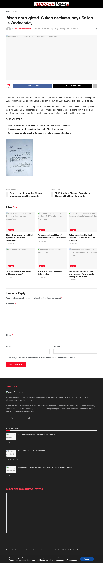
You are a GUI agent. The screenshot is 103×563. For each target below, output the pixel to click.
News (15, 11)
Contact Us (74, 550)
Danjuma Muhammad (22, 28)
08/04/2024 (39, 28)
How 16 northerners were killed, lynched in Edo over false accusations (39, 125)
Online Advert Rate (60, 550)
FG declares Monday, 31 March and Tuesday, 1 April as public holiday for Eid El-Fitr (82, 274)
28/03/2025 (10, 244)
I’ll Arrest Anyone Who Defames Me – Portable (36, 434)
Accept (87, 559)
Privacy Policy (30, 550)
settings (73, 560)
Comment (11, 303)
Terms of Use (44, 550)
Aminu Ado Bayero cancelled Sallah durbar (50, 272)
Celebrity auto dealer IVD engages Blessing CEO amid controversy (45, 467)
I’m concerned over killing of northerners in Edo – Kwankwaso (35, 129)
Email (9, 346)
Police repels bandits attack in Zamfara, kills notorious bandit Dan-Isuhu (39, 133)
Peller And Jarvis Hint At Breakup (31, 450)
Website (56, 346)
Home (8, 11)
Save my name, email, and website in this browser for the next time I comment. (42, 357)
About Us (17, 550)
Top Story (54, 28)
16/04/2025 (10, 443)
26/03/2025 (73, 280)
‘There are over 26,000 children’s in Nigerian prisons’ (19, 272)
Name (9, 335)
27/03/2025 (10, 277)
